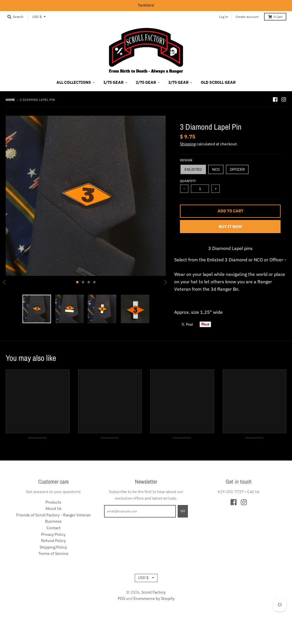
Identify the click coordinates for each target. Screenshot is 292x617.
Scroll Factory (153, 592)
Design (186, 160)
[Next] (165, 282)
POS (121, 598)
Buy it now (230, 226)
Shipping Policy (53, 547)
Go (183, 511)
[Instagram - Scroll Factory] (283, 99)
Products (53, 502)
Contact (53, 527)
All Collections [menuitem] (73, 82)
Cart (277, 17)
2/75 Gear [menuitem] (146, 82)
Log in (223, 17)
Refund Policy (53, 540)
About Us (53, 508)
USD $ (37, 17)
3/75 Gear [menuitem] (178, 82)
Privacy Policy (53, 534)
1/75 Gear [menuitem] (113, 82)
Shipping (188, 143)
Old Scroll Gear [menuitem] (218, 82)
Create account (247, 17)
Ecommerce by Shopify (154, 598)
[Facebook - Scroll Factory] (275, 99)
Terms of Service (53, 553)
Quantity (188, 181)
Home (10, 100)
